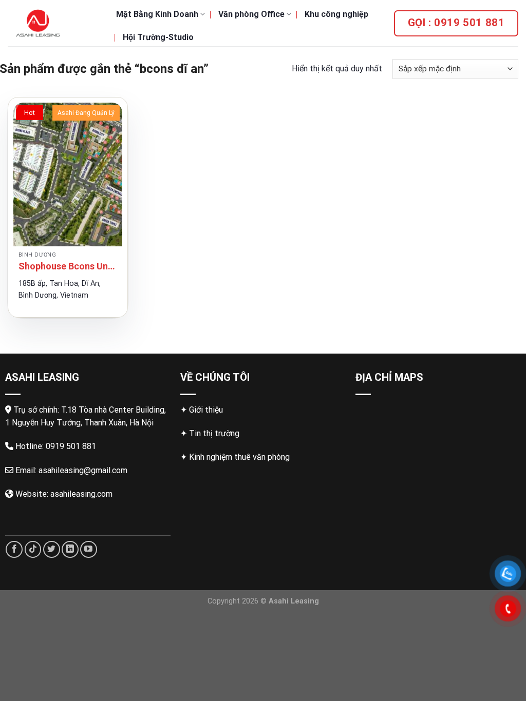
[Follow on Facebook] (14, 549)
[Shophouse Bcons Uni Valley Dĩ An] (67, 174)
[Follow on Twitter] (51, 549)
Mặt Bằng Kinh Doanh (157, 14)
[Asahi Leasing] (54, 23)
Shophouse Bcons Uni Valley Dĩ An (67, 266)
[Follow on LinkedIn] (70, 549)
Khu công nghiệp (336, 14)
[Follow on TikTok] (33, 549)
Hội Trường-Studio (158, 37)
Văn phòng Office (251, 14)
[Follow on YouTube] (88, 549)
